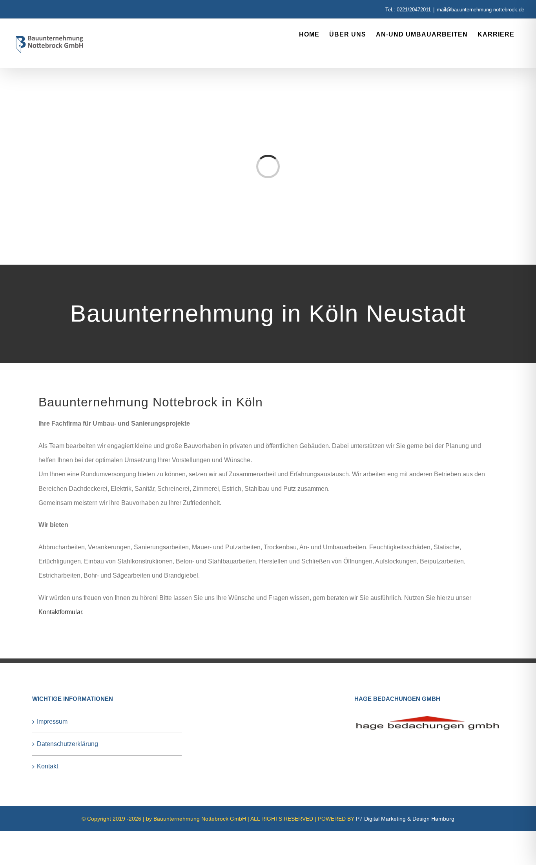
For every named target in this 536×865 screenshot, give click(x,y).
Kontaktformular (60, 612)
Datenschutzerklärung (67, 744)
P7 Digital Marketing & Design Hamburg (405, 819)
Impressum (52, 721)
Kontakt (47, 766)
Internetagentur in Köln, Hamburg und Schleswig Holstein (52, 835)
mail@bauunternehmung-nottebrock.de (480, 10)
